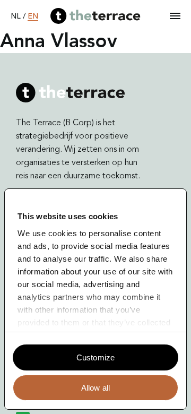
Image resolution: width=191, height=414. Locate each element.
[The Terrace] (95, 16)
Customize (95, 357)
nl (16, 16)
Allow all (95, 387)
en (33, 16)
